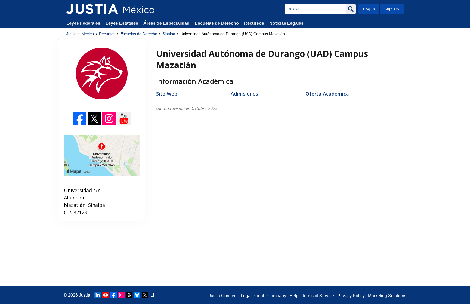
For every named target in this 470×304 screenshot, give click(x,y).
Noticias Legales (286, 23)
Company (276, 295)
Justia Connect (223, 295)
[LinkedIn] (97, 295)
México (88, 34)
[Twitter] (95, 124)
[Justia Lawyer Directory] (153, 295)
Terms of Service (318, 295)
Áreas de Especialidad (166, 23)
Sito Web (166, 93)
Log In (369, 9)
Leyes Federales (83, 23)
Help (294, 295)
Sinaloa (168, 34)
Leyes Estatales (122, 23)
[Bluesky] (137, 295)
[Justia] (92, 9)
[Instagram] (109, 124)
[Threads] (129, 295)
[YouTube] (124, 124)
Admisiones (244, 93)
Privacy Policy (351, 295)
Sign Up (391, 9)
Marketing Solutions (387, 295)
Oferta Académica (327, 93)
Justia (71, 34)
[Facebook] (80, 124)
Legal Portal (252, 295)
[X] (145, 295)
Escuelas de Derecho (217, 23)
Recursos (254, 23)
